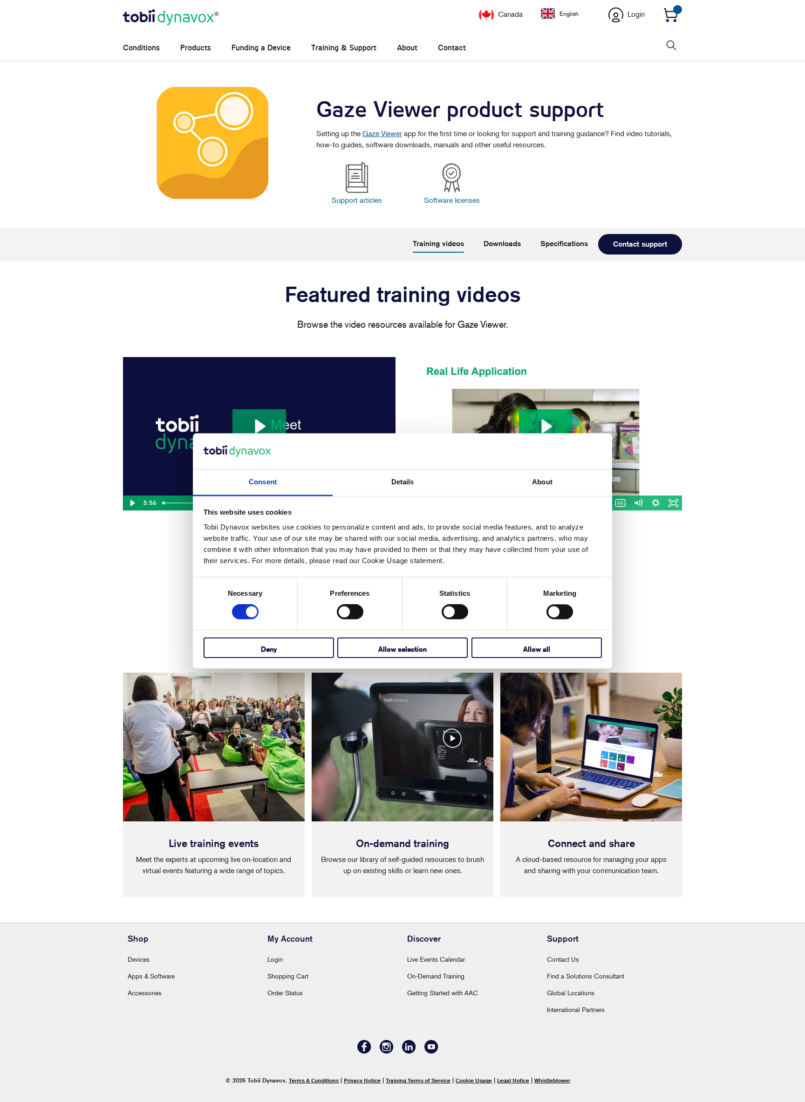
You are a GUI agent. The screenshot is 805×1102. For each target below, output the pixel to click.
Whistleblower (552, 1080)
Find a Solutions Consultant (585, 976)
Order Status (285, 993)
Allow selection (402, 649)
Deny (269, 649)
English (569, 13)
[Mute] (638, 503)
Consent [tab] (263, 482)
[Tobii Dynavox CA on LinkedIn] (409, 1051)
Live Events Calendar (436, 959)
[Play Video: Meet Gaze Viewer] (259, 426)
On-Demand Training (435, 976)
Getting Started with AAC (442, 993)
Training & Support (343, 47)
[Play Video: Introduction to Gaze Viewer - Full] (545, 426)
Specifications (564, 243)
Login (275, 959)
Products (195, 47)
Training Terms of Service (418, 1080)
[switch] (350, 612)
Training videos (438, 243)
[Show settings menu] (655, 503)
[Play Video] (132, 503)
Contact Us (563, 959)
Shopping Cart (287, 976)
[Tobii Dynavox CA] (170, 17)
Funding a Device (261, 47)
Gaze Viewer (382, 133)
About (407, 47)
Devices (139, 959)
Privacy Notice (362, 1080)
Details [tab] (402, 482)
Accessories (145, 993)
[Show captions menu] (620, 503)
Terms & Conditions (314, 1080)
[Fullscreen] (673, 503)
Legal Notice (513, 1080)
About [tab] (542, 482)
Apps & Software (151, 976)
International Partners (576, 1009)
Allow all (536, 649)
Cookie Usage (474, 1080)
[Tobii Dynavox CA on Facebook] (364, 1051)
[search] (670, 45)
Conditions (141, 47)
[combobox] (566, 13)
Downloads (502, 243)
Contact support (640, 244)
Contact (452, 47)
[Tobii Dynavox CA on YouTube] (431, 1051)
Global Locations (570, 993)
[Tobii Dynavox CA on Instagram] (386, 1051)
